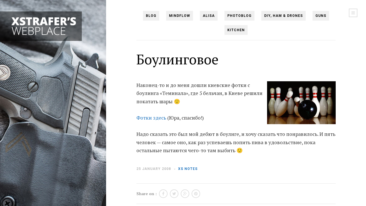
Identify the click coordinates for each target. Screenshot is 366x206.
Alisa (209, 16)
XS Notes (188, 169)
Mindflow (179, 16)
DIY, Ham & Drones (283, 16)
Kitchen (236, 30)
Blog (151, 16)
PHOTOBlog (239, 16)
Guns (320, 16)
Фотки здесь (151, 117)
